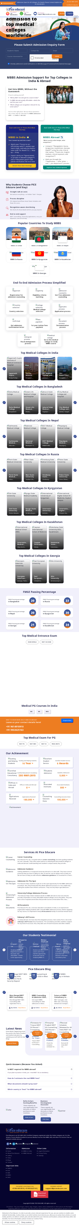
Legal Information (44, 1151)
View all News (12, 1043)
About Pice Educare (13, 1153)
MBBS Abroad (27, 1153)
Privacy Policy (42, 1153)
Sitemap (41, 1155)
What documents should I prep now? (22, 1084)
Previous (4, 368)
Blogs (9, 1160)
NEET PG (22, 744)
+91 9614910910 (15, 726)
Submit (57, 56)
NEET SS (44, 744)
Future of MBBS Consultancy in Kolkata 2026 (60, 997)
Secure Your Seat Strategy (22, 166)
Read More (22, 1008)
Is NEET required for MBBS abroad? (22, 1069)
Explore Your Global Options (57, 167)
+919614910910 (18, 1188)
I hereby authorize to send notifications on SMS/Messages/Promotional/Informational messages (40, 64)
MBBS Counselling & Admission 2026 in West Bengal (39, 997)
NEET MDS (33, 744)
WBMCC (9, 1168)
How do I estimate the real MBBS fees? (24, 1078)
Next (75, 368)
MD (31, 711)
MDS (47, 711)
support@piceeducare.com (56, 1188)
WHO (9, 1177)
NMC (8, 1173)
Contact (9, 1162)
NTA (8, 1170)
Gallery (9, 1155)
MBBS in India (27, 1151)
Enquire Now (70, 13)
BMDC (9, 1175)
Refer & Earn (29, 1117)
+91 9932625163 (15, 729)
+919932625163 (31, 1188)
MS (39, 711)
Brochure (62, 13)
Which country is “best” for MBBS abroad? (25, 1089)
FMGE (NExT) (56, 744)
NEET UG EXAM (46, 642)
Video (9, 1158)
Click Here (46, 1119)
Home (9, 1151)
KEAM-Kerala (32, 642)
